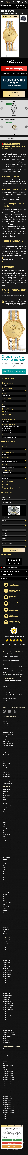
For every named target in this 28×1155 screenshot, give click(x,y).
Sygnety (4, 1067)
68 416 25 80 (7, 686)
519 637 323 (9, 666)
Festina (4, 836)
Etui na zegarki (6, 1055)
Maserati (5, 878)
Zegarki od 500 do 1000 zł (8, 1028)
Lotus (4, 874)
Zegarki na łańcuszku (7, 981)
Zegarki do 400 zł (6, 1024)
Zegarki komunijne (7, 781)
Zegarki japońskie (6, 968)
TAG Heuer (5, 917)
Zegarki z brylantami (7, 1001)
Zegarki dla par (6, 952)
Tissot (4, 923)
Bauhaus (5, 804)
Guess (4, 849)
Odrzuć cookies (12, 1143)
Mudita (4, 886)
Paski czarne (5, 1123)
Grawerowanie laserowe (8, 732)
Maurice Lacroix (6, 880)
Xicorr (4, 931)
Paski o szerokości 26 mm (8, 1108)
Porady (4, 765)
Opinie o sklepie (6, 761)
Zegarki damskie (6, 948)
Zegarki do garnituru (7, 962)
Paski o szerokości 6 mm (8, 1071)
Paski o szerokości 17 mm (8, 1092)
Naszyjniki (5, 1061)
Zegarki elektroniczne (7, 966)
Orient (4, 888)
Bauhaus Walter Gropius (8, 806)
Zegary (4, 1038)
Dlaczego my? (6, 754)
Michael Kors (5, 882)
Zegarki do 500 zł (6, 1026)
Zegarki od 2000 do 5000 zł (9, 1032)
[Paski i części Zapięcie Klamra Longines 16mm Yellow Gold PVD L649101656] (14, 127)
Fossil (4, 843)
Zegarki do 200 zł (6, 1020)
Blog (4, 719)
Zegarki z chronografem (8, 1003)
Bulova (4, 814)
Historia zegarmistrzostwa (9, 734)
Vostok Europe (6, 929)
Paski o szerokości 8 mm (8, 1073)
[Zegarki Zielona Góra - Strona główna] (7, 2)
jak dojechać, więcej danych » (8, 689)
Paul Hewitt (5, 894)
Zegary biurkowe (6, 1042)
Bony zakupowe (6, 1051)
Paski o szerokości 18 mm (8, 1094)
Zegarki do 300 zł (6, 1022)
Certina (4, 822)
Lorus (4, 872)
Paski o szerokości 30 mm (8, 1113)
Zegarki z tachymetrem (8, 1009)
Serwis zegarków (6, 772)
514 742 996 (9, 662)
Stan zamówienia (6, 774)
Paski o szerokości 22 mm (8, 1102)
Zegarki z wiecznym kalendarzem (10, 1014)
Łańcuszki (5, 1059)
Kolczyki (4, 1057)
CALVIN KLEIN (6, 816)
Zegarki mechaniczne (7, 979)
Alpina (4, 793)
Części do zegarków (7, 721)
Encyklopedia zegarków (8, 728)
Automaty (5, 942)
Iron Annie (5, 853)
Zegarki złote (6, 1018)
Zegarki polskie (6, 987)
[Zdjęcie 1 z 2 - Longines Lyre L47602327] (10, 36)
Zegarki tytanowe (6, 999)
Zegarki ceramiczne (7, 960)
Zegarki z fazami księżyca (8, 1005)
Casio (4, 820)
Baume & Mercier (6, 808)
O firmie (4, 759)
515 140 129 (9, 658)
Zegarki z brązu (6, 958)
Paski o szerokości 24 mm (8, 1106)
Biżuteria (5, 1049)
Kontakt (4, 752)
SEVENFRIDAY (6, 906)
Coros (4, 826)
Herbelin (5, 851)
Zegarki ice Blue (6, 954)
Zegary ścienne (6, 1040)
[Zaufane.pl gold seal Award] (14, 630)
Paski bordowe (6, 1119)
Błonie (4, 812)
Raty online (5, 768)
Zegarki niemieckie (7, 983)
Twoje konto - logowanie (8, 748)
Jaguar (4, 855)
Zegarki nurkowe (6, 985)
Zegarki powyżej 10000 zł (8, 1036)
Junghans (5, 859)
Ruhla (4, 900)
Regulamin (5, 770)
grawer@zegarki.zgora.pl (17, 670)
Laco (4, 865)
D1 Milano (5, 828)
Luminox (4, 876)
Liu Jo (4, 867)
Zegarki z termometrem (8, 1012)
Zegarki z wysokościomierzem (9, 1016)
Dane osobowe (6, 723)
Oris (4, 890)
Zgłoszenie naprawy (7, 750)
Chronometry (6, 944)
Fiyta (4, 839)
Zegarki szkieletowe (7, 993)
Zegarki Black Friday (7, 783)
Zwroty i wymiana (7, 779)
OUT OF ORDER (6, 892)
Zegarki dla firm (6, 777)
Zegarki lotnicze (6, 977)
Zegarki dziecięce (6, 964)
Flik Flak (4, 841)
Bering (4, 810)
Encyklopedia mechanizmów (9, 726)
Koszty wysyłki (6, 739)
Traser (4, 925)
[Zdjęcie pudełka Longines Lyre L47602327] (23, 18)
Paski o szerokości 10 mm (8, 1078)
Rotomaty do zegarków (8, 1065)
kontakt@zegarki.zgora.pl (18, 654)
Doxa (4, 832)
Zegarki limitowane (7, 975)
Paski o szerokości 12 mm (8, 1082)
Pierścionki (5, 1063)
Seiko (4, 904)
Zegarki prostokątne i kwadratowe (10, 989)
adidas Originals (6, 789)
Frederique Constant (7, 845)
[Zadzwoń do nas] (26, 2)
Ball (3, 802)
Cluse (4, 824)
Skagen (4, 909)
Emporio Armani (6, 834)
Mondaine (5, 884)
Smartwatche (6, 946)
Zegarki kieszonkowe (7, 970)
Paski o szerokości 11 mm (8, 1080)
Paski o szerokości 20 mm (8, 1098)
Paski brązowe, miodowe (8, 1121)
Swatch (4, 915)
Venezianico (5, 927)
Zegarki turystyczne (7, 997)
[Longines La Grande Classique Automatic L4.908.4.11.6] (14, 108)
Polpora (4, 896)
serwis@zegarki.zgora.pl (17, 666)
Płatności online (6, 763)
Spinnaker (5, 911)
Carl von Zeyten (6, 818)
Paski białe (5, 1117)
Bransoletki (5, 1053)
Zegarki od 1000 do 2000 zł (9, 1030)
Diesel (4, 830)
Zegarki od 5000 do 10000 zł (9, 1034)
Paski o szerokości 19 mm (8, 1096)
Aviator (4, 799)
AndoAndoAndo (6, 795)
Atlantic (4, 797)
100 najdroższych (6, 939)
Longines (5, 869)
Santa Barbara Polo (7, 902)
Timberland (5, 919)
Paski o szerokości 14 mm (8, 1086)
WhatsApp (9, 674)
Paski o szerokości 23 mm (8, 1104)
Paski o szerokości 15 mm (8, 1088)
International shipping (7, 737)
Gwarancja (5, 730)
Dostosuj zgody (12, 1146)
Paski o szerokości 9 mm (8, 1075)
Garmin (4, 847)
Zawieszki (5, 1069)
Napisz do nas (6, 757)
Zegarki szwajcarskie (7, 995)
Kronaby (4, 863)
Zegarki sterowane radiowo (9, 991)
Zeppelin (5, 933)
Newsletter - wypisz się (8, 746)
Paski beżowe (6, 1115)
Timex (4, 921)
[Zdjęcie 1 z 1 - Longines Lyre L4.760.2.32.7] (14, 330)
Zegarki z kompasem (7, 1007)
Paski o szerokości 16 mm (8, 1090)
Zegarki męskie (6, 950)
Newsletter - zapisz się (8, 743)
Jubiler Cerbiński (6, 857)
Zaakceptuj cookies (12, 1140)
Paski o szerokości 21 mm (8, 1100)
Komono (4, 861)
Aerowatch (5, 791)
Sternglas (5, 913)
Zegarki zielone (6, 956)
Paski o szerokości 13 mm (8, 1084)
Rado (4, 898)
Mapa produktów (6, 741)
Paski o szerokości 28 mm (8, 1111)
